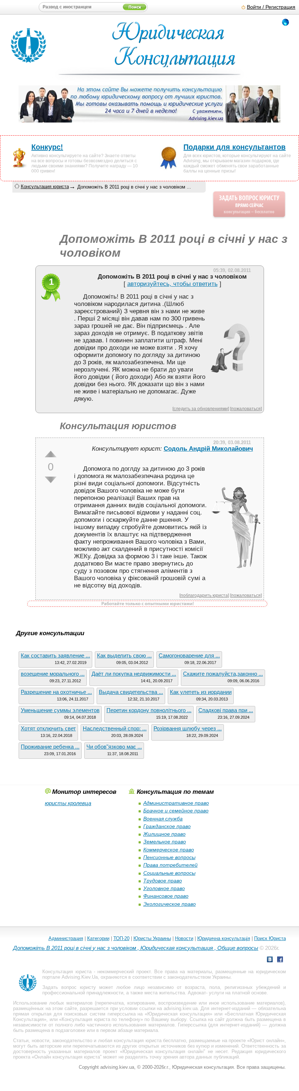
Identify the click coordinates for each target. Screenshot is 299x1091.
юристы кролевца (68, 803)
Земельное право (164, 842)
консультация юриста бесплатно (150, 1040)
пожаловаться (246, 408)
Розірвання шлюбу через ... (188, 728)
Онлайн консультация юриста (67, 1057)
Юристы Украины (152, 938)
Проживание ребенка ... (50, 746)
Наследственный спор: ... (115, 728)
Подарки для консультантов (234, 147)
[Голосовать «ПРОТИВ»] (51, 480)
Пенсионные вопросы (169, 857)
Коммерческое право (168, 850)
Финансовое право (166, 896)
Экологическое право (169, 904)
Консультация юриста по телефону (101, 1019)
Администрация (65, 938)
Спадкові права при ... (225, 710)
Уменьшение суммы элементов (60, 710)
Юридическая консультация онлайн (163, 1051)
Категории (98, 938)
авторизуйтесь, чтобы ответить (172, 283)
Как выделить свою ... (124, 655)
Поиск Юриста (270, 938)
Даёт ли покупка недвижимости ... (134, 674)
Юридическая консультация (178, 1014)
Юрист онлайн (265, 1040)
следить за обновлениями (201, 408)
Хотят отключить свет (48, 728)
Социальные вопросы (169, 873)
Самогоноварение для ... (189, 655)
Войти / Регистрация (271, 7)
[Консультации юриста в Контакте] (270, 960)
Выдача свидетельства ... (131, 692)
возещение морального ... (53, 674)
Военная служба (163, 819)
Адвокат (197, 992)
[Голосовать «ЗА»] (51, 454)
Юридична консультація (223, 938)
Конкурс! (47, 147)
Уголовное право (164, 888)
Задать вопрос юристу (69, 987)
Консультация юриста (45, 186)
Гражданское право (167, 826)
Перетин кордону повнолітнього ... (148, 710)
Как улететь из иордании (201, 692)
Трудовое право (162, 881)
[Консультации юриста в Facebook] (280, 960)
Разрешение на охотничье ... (56, 692)
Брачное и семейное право (176, 811)
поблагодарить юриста (204, 595)
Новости (184, 938)
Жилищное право (164, 834)
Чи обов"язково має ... (114, 746)
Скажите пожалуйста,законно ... (223, 674)
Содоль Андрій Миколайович (208, 448)
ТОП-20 (121, 938)
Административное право (176, 803)
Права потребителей (170, 865)
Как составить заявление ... (55, 655)
